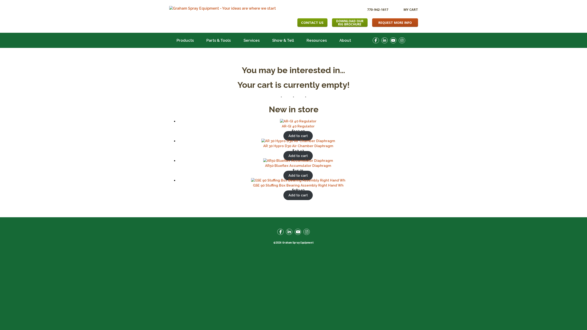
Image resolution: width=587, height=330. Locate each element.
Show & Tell (283, 40)
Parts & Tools (218, 40)
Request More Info (395, 22)
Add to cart (298, 136)
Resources (317, 40)
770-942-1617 (377, 9)
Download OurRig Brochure (349, 22)
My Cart (411, 9)
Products (185, 40)
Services (252, 40)
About (345, 40)
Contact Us (312, 22)
